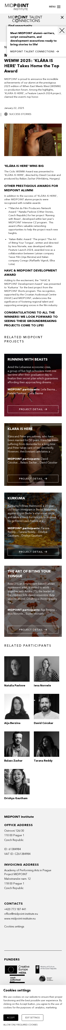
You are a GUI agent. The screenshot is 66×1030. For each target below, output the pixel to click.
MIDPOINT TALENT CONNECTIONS (32, 51)
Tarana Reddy (26, 532)
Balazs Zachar (28, 462)
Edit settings (32, 1017)
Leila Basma (48, 389)
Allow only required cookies (20, 1024)
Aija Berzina (48, 610)
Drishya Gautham (31, 536)
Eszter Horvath (35, 614)
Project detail (31, 409)
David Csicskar (48, 462)
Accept (11, 1017)
